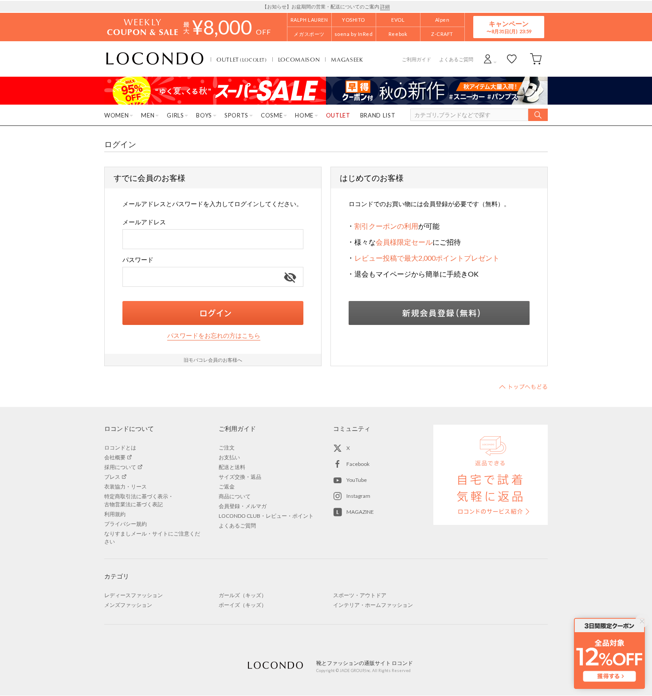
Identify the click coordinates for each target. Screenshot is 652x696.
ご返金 (227, 486)
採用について (120, 467)
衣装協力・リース (125, 486)
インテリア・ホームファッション (373, 605)
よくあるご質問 (456, 59)
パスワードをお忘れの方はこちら (213, 335)
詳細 (385, 6)
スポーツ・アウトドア (359, 595)
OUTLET (241, 59)
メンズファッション (128, 605)
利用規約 (115, 514)
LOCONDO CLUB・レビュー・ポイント (266, 515)
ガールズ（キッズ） (243, 595)
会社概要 (115, 457)
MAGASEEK (347, 59)
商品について (235, 496)
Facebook (357, 464)
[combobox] (212, 239)
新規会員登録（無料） (439, 313)
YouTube (356, 480)
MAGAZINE (360, 511)
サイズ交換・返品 (240, 476)
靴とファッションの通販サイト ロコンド (155, 59)
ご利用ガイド (416, 59)
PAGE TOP (523, 386)
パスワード (137, 259)
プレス (112, 476)
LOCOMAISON (299, 59)
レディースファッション (133, 595)
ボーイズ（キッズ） (243, 605)
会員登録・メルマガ (243, 506)
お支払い (229, 457)
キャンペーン (509, 27)
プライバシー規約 (125, 523)
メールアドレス (144, 222)
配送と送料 (232, 467)
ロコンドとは (120, 447)
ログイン (212, 313)
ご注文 (227, 447)
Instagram (358, 496)
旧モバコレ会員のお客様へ (213, 360)
